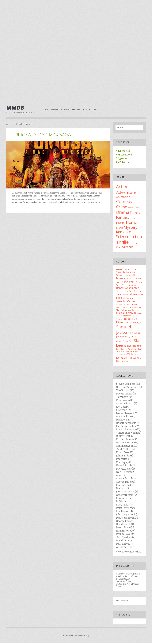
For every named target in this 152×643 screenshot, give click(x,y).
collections (124, 154)
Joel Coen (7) (123, 406)
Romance (123, 231)
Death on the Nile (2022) (127, 576)
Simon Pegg (128, 341)
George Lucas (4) (125, 520)
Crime (121, 207)
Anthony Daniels (122, 272)
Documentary (133, 208)
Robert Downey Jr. (132, 322)
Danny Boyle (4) (125, 527)
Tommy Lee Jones (130, 351)
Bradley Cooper (131, 278)
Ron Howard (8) (125, 400)
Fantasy (123, 217)
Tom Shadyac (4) (125, 537)
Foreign (133, 218)
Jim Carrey (129, 301)
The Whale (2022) (124, 581)
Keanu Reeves (121, 307)
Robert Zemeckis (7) (128, 422)
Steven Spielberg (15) (128, 383)
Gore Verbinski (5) (126, 494)
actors (123, 162)
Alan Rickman (121, 269)
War (118, 247)
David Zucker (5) (125, 468)
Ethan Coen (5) (124, 452)
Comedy (124, 201)
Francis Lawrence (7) (128, 429)
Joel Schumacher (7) (128, 426)
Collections (90, 109)
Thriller (123, 242)
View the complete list (128, 551)
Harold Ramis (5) (125, 465)
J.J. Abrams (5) (124, 498)
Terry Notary (133, 349)
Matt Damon (133, 310)
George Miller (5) (125, 481)
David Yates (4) (124, 540)
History (120, 222)
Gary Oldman (135, 291)
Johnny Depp (130, 304)
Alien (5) (121, 475)
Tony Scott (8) (124, 396)
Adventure (126, 192)
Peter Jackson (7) (125, 416)
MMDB (15, 107)
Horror (132, 222)
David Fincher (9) (126, 393)
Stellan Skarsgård (131, 345)
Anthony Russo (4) (126, 546)
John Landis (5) (124, 455)
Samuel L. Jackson (126, 329)
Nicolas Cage (129, 316)
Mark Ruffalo (121, 310)
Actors (65, 109)
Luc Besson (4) (124, 511)
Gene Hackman (123, 294)
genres (121, 158)
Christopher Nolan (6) (128, 432)
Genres (76, 109)
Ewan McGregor (122, 291)
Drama (122, 212)
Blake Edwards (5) (126, 478)
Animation (123, 197)
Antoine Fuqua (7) (126, 403)
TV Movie (134, 243)
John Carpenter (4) (126, 514)
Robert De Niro (126, 320)
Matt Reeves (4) (124, 543)
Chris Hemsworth (129, 285)
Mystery (130, 227)
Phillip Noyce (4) (125, 533)
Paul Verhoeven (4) (127, 517)
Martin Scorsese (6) (127, 442)
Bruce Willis (128, 282)
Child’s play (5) (124, 462)
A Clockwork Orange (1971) (128, 574)
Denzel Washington (127, 288)
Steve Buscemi (122, 349)
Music (119, 227)
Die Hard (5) (122, 488)
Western (127, 247)
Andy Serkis (133, 269)
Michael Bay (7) (124, 419)
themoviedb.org (82, 635)
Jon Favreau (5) (124, 485)
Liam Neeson (135, 307)
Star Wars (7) (123, 409)
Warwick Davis (121, 355)
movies (123, 151)
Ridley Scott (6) (124, 435)
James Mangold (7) (126, 413)
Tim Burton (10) (125, 390)
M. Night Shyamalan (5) (124, 503)
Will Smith (128, 358)
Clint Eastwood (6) (126, 445)
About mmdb (50, 109)
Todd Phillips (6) (125, 449)
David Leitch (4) (125, 524)
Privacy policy (122, 601)
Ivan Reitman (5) (125, 471)
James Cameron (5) (127, 491)
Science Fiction (129, 236)
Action (122, 187)
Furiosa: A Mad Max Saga (41, 134)
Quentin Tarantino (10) (129, 387)
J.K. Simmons (129, 298)
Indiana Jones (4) (125, 530)
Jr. (137, 304)
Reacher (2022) (123, 579)
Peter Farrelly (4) (125, 507)
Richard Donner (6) (127, 439)
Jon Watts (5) (123, 458)
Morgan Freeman (126, 313)
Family (135, 212)
